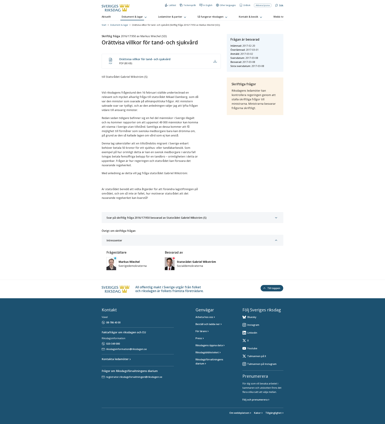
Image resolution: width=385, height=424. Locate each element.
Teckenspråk (189, 5)
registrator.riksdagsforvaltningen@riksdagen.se (134, 377)
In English (207, 5)
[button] (134, 16)
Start (104, 24)
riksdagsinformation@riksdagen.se (126, 349)
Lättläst (172, 5)
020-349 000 (113, 343)
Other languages (228, 5)
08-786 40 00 (113, 322)
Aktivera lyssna (263, 5)
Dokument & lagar (119, 24)
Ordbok (246, 5)
